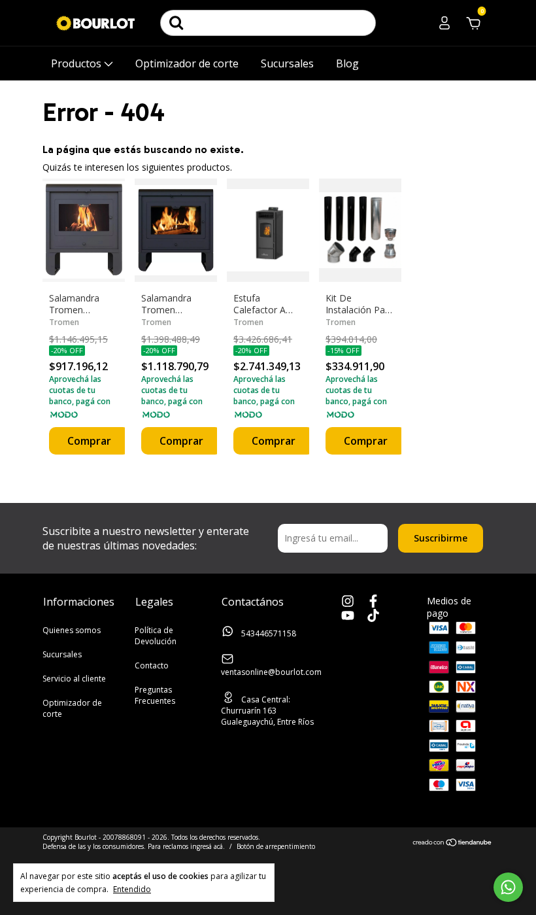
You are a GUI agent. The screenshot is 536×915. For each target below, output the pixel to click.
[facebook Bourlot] (373, 602)
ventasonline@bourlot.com (271, 672)
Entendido (132, 889)
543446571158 (267, 633)
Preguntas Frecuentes (155, 695)
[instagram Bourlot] (347, 602)
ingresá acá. (207, 846)
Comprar (89, 441)
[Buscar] (176, 23)
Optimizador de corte (187, 63)
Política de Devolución (155, 636)
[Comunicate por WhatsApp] (508, 887)
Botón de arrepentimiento (276, 846)
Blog (347, 63)
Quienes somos (71, 630)
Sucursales (287, 63)
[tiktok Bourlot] (373, 616)
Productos (77, 63)
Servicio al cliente (74, 678)
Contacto (152, 665)
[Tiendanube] (453, 843)
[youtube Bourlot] (347, 616)
